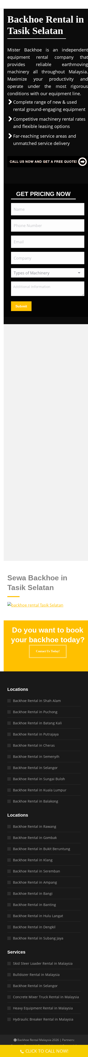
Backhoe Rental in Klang (33, 860)
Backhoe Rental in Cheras (34, 745)
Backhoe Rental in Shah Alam (37, 700)
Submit (21, 306)
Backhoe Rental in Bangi (33, 893)
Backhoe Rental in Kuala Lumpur (39, 790)
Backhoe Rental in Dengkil (34, 927)
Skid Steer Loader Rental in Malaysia (43, 963)
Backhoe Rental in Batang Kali (37, 723)
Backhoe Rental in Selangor (35, 767)
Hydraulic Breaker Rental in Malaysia (43, 1019)
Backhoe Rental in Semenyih (36, 756)
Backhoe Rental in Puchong (35, 712)
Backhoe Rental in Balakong (35, 801)
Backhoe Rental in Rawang (34, 826)
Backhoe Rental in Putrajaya (36, 734)
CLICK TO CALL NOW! (46, 1051)
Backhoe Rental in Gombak (35, 837)
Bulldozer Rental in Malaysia (36, 974)
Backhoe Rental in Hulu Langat (38, 915)
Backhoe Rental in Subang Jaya (38, 938)
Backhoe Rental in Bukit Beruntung (41, 848)
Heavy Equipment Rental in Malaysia (43, 1008)
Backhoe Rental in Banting (34, 904)
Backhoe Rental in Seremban (36, 871)
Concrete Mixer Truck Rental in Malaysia (46, 997)
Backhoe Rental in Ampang (35, 882)
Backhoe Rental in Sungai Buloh (39, 779)
